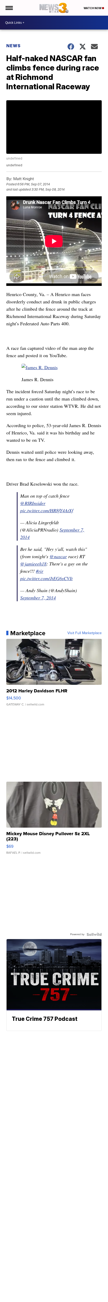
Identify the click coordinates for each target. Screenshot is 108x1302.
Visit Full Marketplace (84, 633)
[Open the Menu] (9, 7)
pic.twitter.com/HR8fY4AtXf (46, 510)
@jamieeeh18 (33, 564)
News (13, 45)
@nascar (58, 556)
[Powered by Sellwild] (94, 934)
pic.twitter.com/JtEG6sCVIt (46, 578)
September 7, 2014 (38, 597)
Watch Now (93, 8)
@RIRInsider (32, 503)
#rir (39, 571)
